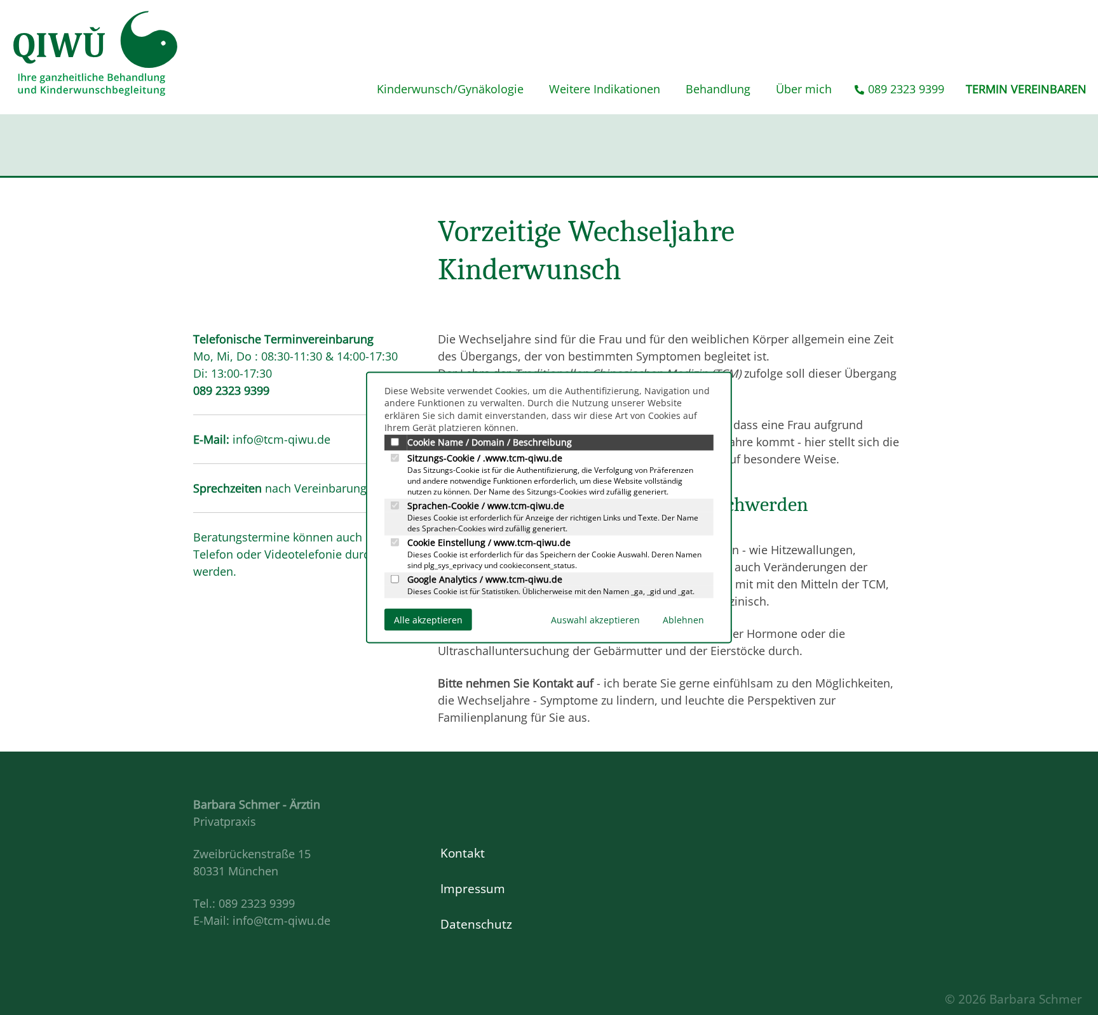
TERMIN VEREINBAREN (1026, 88)
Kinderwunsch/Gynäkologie (450, 88)
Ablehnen (683, 619)
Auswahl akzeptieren (595, 619)
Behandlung (718, 88)
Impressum (472, 888)
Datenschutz (476, 924)
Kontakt (462, 853)
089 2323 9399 (906, 88)
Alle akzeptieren (428, 619)
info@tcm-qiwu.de (281, 439)
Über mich (804, 88)
